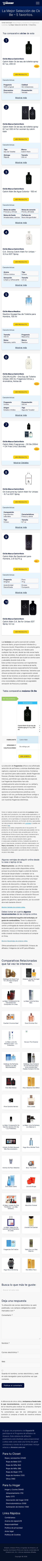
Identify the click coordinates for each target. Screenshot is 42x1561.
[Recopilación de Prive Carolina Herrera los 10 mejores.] (10, 1100)
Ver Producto (21, 74)
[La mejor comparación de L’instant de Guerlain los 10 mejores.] (31, 1221)
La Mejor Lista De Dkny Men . (31, 1002)
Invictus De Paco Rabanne (11, 1168)
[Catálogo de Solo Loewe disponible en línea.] (31, 1100)
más (8, 825)
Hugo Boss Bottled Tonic (31, 1147)
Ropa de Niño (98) (13, 1468)
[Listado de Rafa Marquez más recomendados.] (10, 1141)
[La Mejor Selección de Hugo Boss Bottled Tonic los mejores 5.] (31, 1141)
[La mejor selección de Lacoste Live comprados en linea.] (10, 1221)
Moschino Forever (31, 1205)
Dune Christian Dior (31, 1023)
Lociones (28, 823)
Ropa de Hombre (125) (15, 1475)
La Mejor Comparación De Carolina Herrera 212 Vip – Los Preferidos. (10, 1126)
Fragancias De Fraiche (11, 1249)
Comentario (7, 1315)
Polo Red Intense (10, 1088)
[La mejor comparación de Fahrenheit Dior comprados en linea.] (10, 995)
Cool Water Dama (11, 1186)
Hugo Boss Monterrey (11, 1270)
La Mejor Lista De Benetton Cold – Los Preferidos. (10, 1043)
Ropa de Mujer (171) (14, 1472)
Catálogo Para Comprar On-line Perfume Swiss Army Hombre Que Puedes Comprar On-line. (31, 1066)
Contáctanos (10, 1517)
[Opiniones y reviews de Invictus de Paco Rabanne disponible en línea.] (10, 1161)
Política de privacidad (14, 1528)
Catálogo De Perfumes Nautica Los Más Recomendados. (11, 1065)
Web (3, 1361)
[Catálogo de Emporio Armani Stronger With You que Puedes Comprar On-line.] (31, 973)
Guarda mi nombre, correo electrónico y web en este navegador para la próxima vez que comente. (20, 1376)
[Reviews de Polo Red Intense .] (10, 1081)
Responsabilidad (11, 1524)
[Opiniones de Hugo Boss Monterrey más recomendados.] (10, 1263)
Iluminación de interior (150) (17, 1507)
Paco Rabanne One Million (31, 1088)
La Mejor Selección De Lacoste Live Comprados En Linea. (11, 1229)
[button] (37, 3)
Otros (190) (10, 1479)
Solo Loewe (31, 1106)
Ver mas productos (9, 699)
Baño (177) (10, 1496)
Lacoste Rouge (31, 1186)
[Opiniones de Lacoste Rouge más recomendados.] (31, 1180)
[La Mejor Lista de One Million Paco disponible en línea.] (31, 1263)
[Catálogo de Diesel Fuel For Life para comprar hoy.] (10, 973)
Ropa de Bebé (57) (13, 1462)
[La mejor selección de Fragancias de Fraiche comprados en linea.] (10, 1243)
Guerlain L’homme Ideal (10, 1023)
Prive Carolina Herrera (11, 1106)
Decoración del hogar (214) (17, 1500)
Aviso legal (9, 1531)
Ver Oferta (25, 756)
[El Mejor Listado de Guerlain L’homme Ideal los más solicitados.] (10, 1017)
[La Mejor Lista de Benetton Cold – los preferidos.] (10, 1035)
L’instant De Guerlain (31, 1227)
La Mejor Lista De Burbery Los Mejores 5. (31, 1126)
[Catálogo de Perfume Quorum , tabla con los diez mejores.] (31, 1243)
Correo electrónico (10, 1352)
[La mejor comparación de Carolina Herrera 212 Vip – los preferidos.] (10, 1119)
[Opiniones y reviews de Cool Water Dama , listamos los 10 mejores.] (10, 1180)
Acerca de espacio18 (13, 1521)
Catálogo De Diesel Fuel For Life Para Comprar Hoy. (11, 980)
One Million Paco (31, 1270)
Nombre (6, 1343)
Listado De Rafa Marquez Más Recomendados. (11, 1148)
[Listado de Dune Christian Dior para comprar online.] (31, 1017)
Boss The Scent (31, 1168)
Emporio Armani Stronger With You (31, 979)
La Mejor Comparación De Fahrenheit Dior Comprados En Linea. (10, 1002)
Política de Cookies (13, 1535)
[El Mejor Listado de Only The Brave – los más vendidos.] (10, 1199)
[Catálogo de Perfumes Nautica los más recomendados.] (10, 1057)
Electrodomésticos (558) (16, 1503)
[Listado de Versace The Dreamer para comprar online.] (31, 1035)
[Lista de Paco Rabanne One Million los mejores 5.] (31, 1081)
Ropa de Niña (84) (13, 1465)
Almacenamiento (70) (14, 1493)
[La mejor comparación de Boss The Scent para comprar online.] (31, 1161)
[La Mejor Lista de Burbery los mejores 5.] (31, 1119)
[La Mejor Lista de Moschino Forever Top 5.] (31, 1199)
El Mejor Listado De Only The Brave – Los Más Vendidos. (11, 1207)
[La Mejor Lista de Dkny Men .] (31, 995)
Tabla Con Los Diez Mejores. (31, 1250)
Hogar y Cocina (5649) (14, 1489)
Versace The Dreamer (31, 1042)
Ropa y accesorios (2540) (15, 1458)
